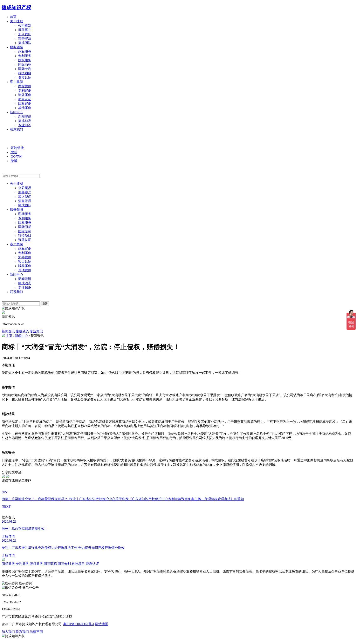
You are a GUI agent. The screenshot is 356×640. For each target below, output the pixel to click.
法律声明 (36, 631)
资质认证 (24, 77)
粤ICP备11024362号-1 (78, 624)
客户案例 (16, 82)
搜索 (45, 303)
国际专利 (24, 69)
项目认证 (24, 99)
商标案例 (24, 86)
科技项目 (24, 73)
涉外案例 (24, 95)
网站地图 (101, 624)
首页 (13, 17)
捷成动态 (24, 121)
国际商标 (24, 64)
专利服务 (24, 56)
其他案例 (24, 108)
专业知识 (24, 125)
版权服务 (24, 60)
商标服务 (24, 51)
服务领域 (16, 47)
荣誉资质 (24, 38)
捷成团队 (24, 43)
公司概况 (24, 25)
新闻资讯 (24, 116)
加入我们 (24, 34)
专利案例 (24, 90)
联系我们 (16, 129)
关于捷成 (16, 21)
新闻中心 (16, 112)
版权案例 (24, 103)
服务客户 (24, 30)
